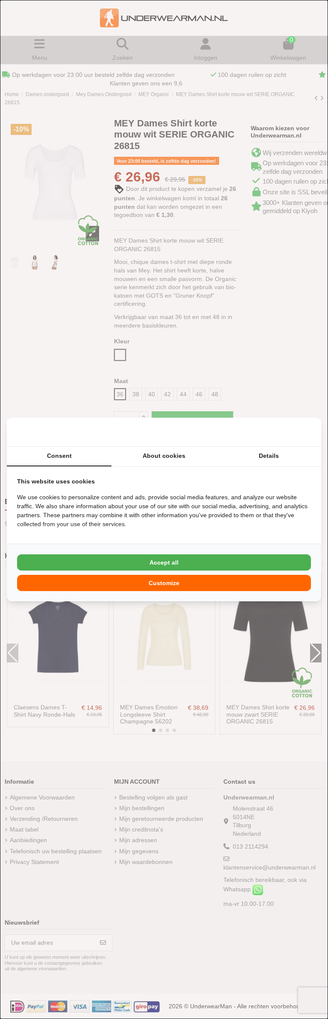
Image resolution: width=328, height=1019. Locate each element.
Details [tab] (269, 455)
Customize (164, 583)
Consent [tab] (59, 455)
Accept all (164, 562)
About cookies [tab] (164, 455)
